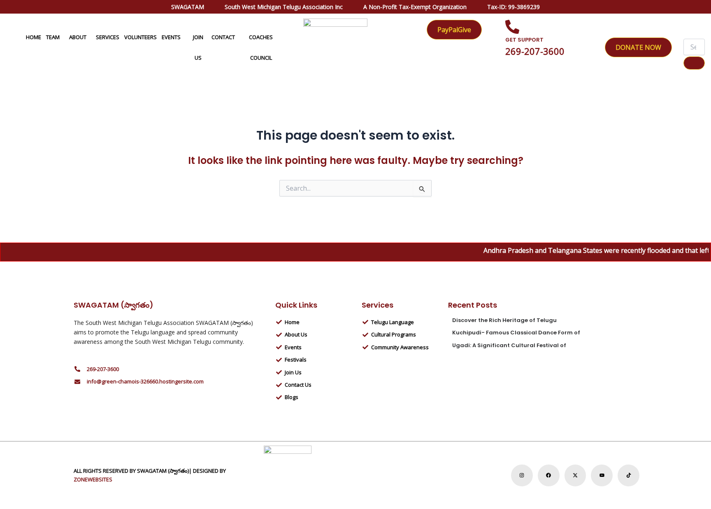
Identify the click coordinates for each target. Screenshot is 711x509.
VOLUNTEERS (140, 37)
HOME (33, 37)
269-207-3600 (535, 51)
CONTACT (223, 37)
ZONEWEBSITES (93, 479)
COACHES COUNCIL (261, 47)
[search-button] (694, 63)
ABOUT (77, 37)
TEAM (53, 37)
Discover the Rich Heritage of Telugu (504, 320)
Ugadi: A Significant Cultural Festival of (509, 345)
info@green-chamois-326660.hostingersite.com (145, 381)
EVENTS (171, 37)
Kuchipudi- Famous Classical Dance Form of (516, 332)
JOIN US (198, 47)
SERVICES (107, 37)
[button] (63, 37)
